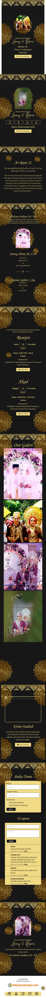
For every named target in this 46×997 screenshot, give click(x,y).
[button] (23, 131)
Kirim (11, 809)
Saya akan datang (16, 802)
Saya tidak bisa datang (17, 805)
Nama (9, 783)
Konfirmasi (11, 800)
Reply (25, 851)
